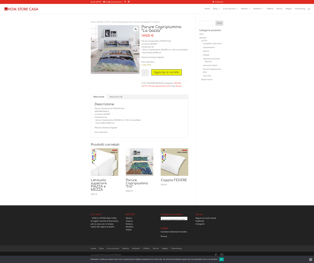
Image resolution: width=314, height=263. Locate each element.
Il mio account (229, 9)
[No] (310, 259)
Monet (178, 86)
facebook (200, 221)
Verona (129, 218)
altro (201, 34)
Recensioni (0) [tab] (116, 97)
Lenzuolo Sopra (210, 65)
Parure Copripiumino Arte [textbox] (173, 219)
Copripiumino (209, 47)
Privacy (164, 236)
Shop (215, 9)
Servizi (279, 9)
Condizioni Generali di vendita (174, 232)
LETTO (107, 22)
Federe (206, 55)
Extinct (206, 51)
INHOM (100, 22)
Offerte (270, 9)
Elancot (208, 62)
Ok (221, 259)
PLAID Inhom (206, 80)
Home (207, 9)
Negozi (289, 9)
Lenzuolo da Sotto (211, 59)
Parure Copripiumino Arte (122, 22)
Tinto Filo (207, 76)
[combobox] (174, 218)
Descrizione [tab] (98, 97)
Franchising (300, 9)
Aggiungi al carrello (166, 72)
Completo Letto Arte (212, 44)
